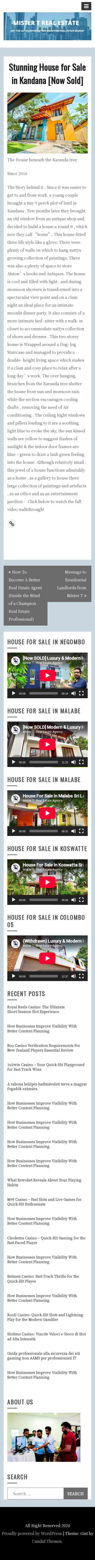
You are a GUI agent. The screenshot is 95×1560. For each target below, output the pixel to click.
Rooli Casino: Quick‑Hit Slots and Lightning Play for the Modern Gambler (45, 1317)
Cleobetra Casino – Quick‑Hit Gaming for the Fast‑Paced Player (46, 1240)
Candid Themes (47, 1541)
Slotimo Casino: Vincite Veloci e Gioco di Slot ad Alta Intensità (46, 1336)
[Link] (11, 523)
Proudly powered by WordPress (32, 1533)
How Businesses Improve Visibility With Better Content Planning (42, 1028)
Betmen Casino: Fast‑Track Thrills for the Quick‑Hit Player (43, 1278)
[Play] (13, 693)
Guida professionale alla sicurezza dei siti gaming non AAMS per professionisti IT (43, 1355)
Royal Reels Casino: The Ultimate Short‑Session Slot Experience (36, 1009)
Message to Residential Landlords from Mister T (71, 583)
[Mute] (73, 693)
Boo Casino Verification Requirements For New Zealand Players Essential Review (43, 1048)
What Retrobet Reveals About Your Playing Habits (44, 1182)
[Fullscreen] (81, 693)
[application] (47, 675)
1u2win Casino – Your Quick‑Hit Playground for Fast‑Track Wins (46, 1067)
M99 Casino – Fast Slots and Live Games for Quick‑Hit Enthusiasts (44, 1201)
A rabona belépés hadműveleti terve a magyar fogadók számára (47, 1086)
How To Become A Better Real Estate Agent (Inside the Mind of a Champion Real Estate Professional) (25, 595)
